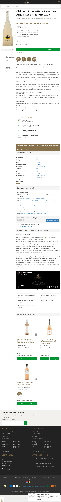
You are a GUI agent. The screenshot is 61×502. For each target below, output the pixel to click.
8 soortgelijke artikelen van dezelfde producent (44, 18)
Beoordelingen (44, 145)
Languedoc (38, 164)
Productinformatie (22, 145)
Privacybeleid (30, 479)
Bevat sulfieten (39, 179)
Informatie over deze (26, 296)
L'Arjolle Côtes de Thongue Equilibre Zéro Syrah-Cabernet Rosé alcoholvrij (26, 341)
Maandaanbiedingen (7, 461)
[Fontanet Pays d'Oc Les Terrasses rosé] (26, 372)
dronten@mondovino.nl (37, 438)
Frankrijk (38, 162)
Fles (27, 49)
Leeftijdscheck (54, 477)
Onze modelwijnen (6, 459)
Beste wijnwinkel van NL (8, 458)
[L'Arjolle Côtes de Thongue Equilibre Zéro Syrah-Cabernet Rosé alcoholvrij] (26, 327)
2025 (37, 168)
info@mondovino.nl (7, 438)
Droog (37, 161)
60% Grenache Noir (41, 175)
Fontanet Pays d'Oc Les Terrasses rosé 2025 (25, 383)
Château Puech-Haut (41, 166)
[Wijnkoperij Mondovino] (27, 2)
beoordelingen (44, 491)
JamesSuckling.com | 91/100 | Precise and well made (33, 213)
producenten (47, 300)
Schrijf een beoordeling (52, 220)
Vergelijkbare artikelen (23, 149)
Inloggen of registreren (7, 477)
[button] (18, 59)
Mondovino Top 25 (6, 463)
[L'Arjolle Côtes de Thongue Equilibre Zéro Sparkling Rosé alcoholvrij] (49, 327)
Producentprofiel (54, 145)
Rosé (37, 159)
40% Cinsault (39, 177)
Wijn (37, 157)
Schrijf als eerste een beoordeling (25, 18)
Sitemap (34, 477)
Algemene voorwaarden (43, 477)
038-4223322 (5, 436)
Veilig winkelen (26, 477)
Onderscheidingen (34, 145)
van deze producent (25, 301)
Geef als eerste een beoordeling (25, 226)
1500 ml (38, 171)
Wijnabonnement (6, 465)
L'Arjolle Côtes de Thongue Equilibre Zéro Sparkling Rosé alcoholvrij (49, 341)
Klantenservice (18, 477)
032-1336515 (35, 436)
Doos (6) (49, 49)
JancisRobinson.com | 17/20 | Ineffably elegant (32, 198)
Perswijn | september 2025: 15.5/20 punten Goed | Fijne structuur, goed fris (39, 200)
